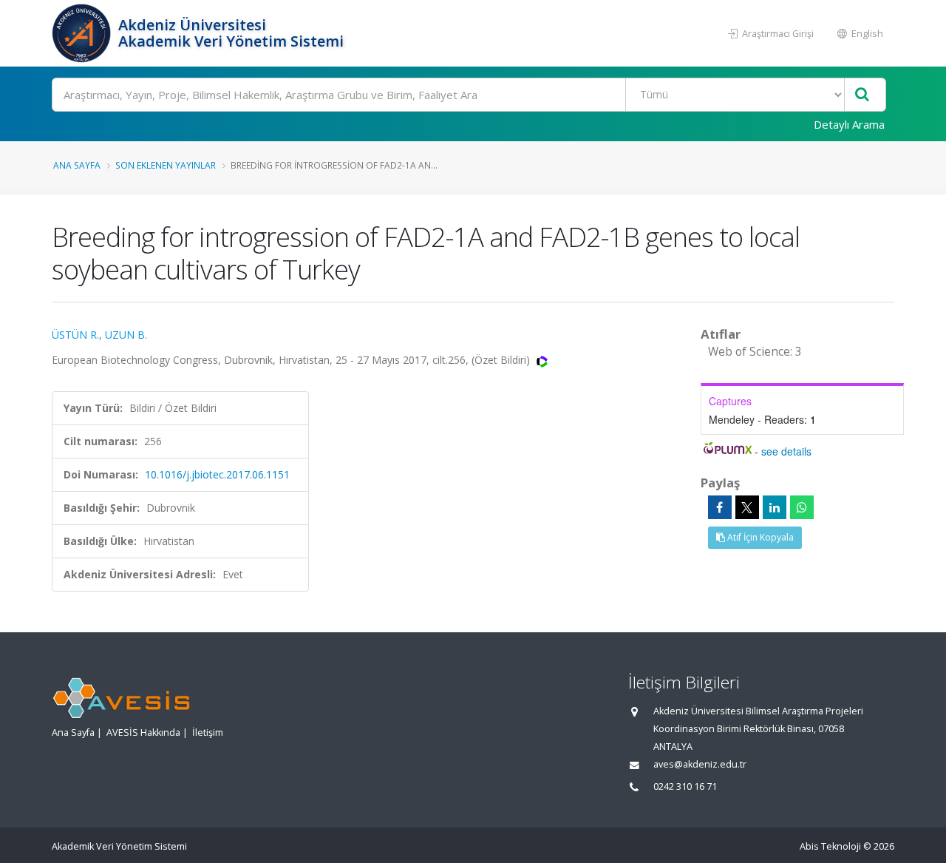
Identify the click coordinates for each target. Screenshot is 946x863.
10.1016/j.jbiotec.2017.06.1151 (217, 474)
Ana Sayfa (77, 165)
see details (786, 451)
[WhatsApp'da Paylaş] (802, 507)
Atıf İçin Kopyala (759, 537)
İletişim (207, 732)
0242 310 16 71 (685, 786)
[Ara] (862, 95)
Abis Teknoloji (830, 846)
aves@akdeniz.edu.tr (699, 764)
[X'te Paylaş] (747, 507)
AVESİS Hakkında (143, 732)
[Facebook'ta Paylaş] (720, 507)
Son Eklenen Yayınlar (165, 165)
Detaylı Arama (849, 124)
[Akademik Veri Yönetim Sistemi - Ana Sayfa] (83, 33)
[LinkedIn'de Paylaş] (774, 507)
